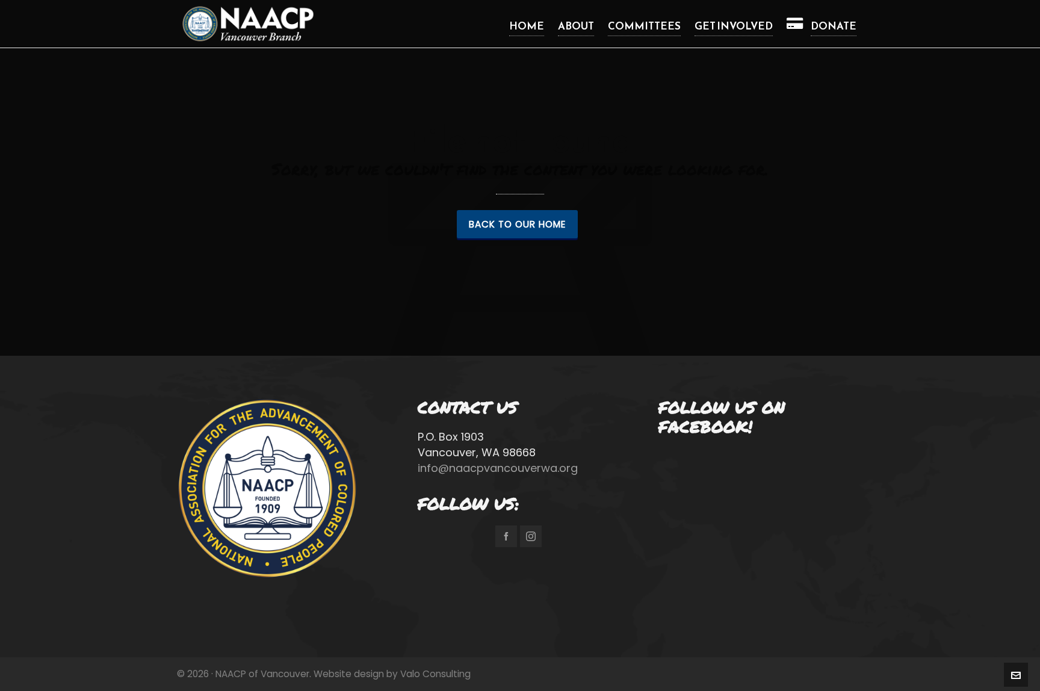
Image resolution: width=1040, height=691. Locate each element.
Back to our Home (517, 224)
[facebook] (506, 536)
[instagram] (531, 536)
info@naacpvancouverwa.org (498, 468)
